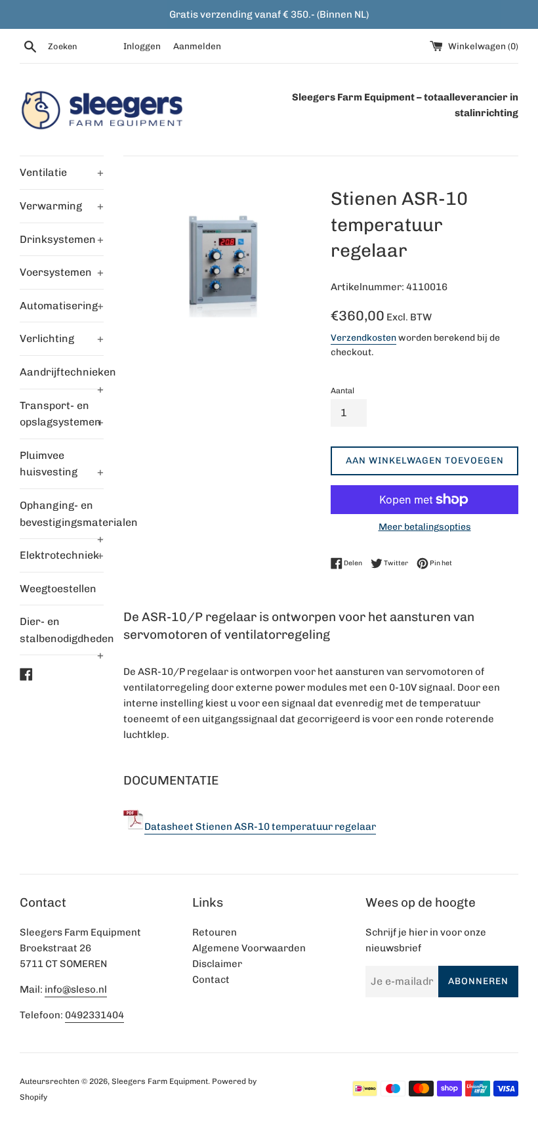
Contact (211, 979)
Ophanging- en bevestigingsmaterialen (62, 518)
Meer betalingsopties (425, 526)
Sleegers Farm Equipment (160, 1081)
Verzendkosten (363, 337)
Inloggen (142, 46)
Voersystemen (62, 272)
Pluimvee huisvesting (62, 464)
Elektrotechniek (62, 555)
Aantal (342, 390)
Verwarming (62, 206)
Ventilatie (62, 172)
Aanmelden (197, 46)
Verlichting (62, 338)
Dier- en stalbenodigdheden (62, 635)
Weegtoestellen (58, 588)
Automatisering (62, 305)
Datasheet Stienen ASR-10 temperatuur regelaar (260, 826)
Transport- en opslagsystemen (62, 414)
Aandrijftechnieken (62, 377)
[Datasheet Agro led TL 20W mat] (133, 826)
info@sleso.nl (76, 989)
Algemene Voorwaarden (249, 948)
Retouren (214, 932)
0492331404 (94, 1015)
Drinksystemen (62, 239)
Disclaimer (217, 964)
